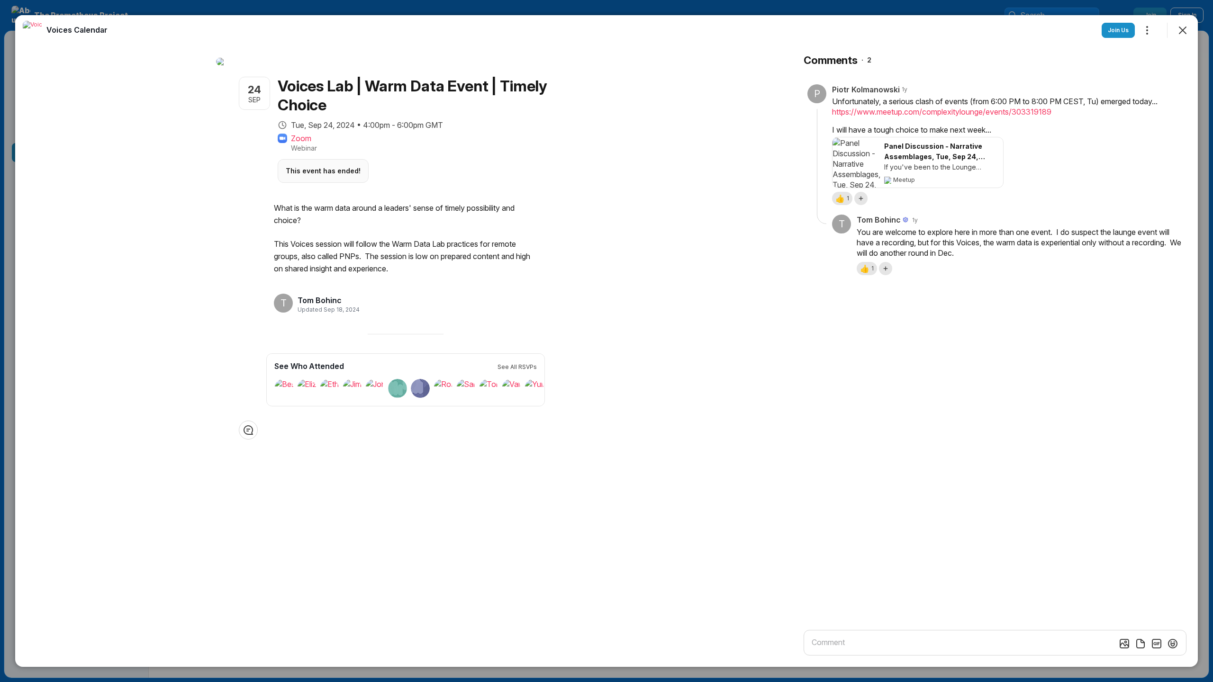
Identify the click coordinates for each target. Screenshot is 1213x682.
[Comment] (248, 430)
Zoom (301, 138)
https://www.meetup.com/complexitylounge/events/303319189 (941, 112)
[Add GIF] (1156, 643)
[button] (842, 198)
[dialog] (606, 341)
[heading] (326, 300)
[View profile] (32, 30)
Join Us (1118, 30)
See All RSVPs (517, 366)
